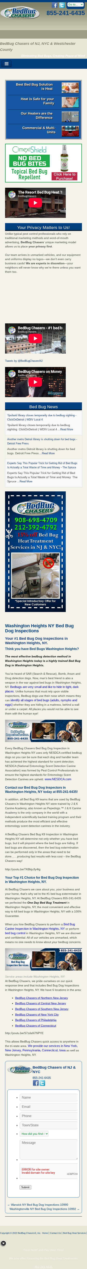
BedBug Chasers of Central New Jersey (40, 1003)
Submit (25, 1187)
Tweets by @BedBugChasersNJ (24, 360)
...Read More (65, 429)
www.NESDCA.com (58, 779)
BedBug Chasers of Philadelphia (35, 1020)
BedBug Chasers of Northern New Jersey (41, 997)
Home (45, 1233)
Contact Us (55, 1233)
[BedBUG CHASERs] (20, 18)
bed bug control (15, 933)
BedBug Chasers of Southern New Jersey (41, 1009)
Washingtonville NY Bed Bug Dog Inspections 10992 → (45, 1209)
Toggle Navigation (6, 63)
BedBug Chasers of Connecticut (35, 1025)
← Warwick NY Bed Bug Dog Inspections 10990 (37, 1204)
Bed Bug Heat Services (74, 1233)
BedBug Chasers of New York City (37, 1014)
